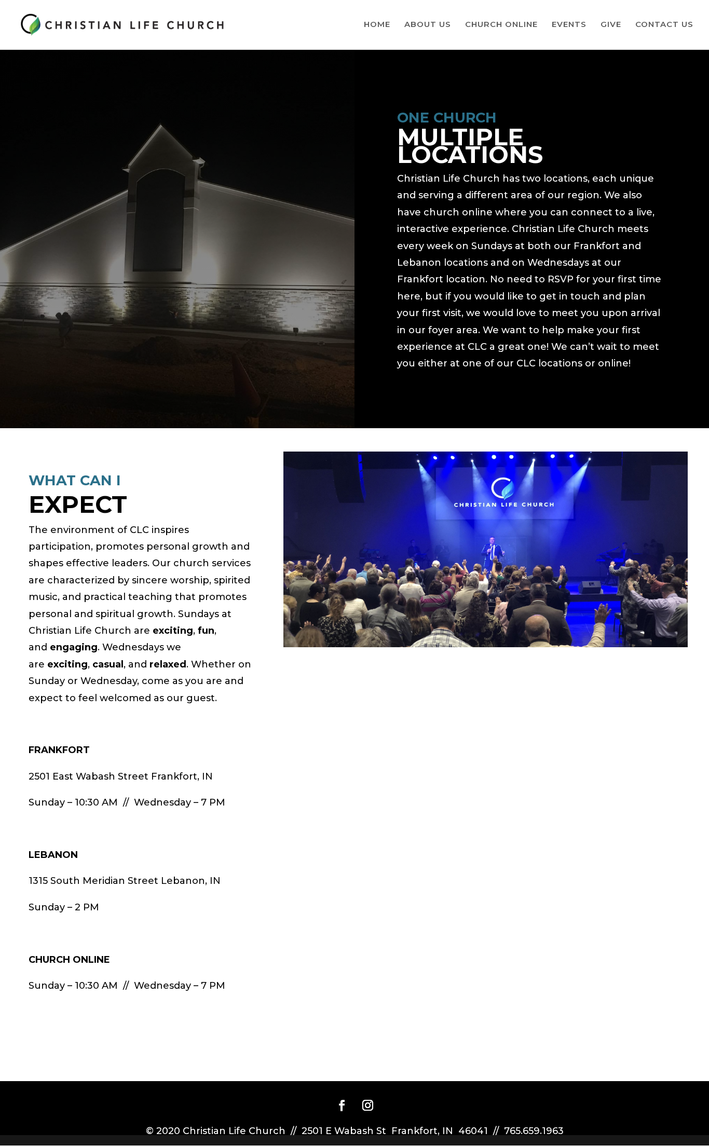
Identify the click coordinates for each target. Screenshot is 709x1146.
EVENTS (569, 25)
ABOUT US (427, 25)
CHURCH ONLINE (501, 25)
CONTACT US (664, 25)
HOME (377, 25)
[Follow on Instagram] (367, 1105)
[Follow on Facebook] (341, 1105)
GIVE (611, 25)
